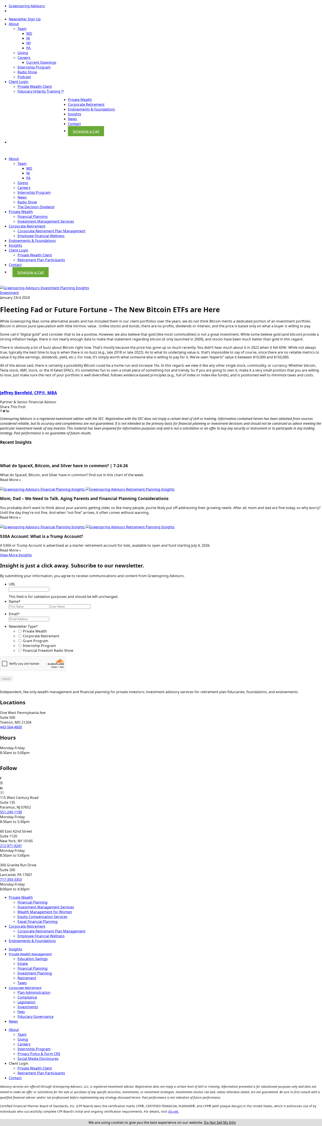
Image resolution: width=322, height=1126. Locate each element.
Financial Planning (33, 216)
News (72, 118)
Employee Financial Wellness (41, 235)
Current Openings (41, 62)
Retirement (27, 978)
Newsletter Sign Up (25, 19)
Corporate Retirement (86, 104)
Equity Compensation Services (42, 916)
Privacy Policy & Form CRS (39, 1053)
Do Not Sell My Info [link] (220, 1122)
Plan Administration (34, 992)
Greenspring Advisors (27, 6)
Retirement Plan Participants (41, 259)
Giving (23, 52)
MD (29, 33)
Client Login (18, 81)
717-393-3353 (11, 879)
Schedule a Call (86, 131)
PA (28, 48)
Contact (74, 123)
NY (28, 43)
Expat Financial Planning (38, 921)
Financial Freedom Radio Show (48, 650)
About (14, 23)
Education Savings (33, 958)
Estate (23, 963)
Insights (74, 114)
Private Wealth (80, 99)
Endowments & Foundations (91, 109)
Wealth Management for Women (45, 911)
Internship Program (34, 67)
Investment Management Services (46, 221)
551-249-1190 (11, 812)
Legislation (26, 1002)
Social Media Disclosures (38, 1058)
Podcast (24, 76)
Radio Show (27, 72)
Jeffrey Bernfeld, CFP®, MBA (28, 392)
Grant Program (35, 640)
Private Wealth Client (35, 86)
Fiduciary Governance (35, 1016)
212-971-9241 (11, 845)
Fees (21, 1011)
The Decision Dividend (36, 206)
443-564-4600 (11, 727)
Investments (28, 1006)
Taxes (22, 982)
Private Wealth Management (30, 954)
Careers (24, 57)
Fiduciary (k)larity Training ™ (41, 91)
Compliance (27, 997)
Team (22, 28)
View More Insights (16, 555)
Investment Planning (35, 973)
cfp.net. (173, 1111)
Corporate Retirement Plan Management (51, 231)
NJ (28, 38)
